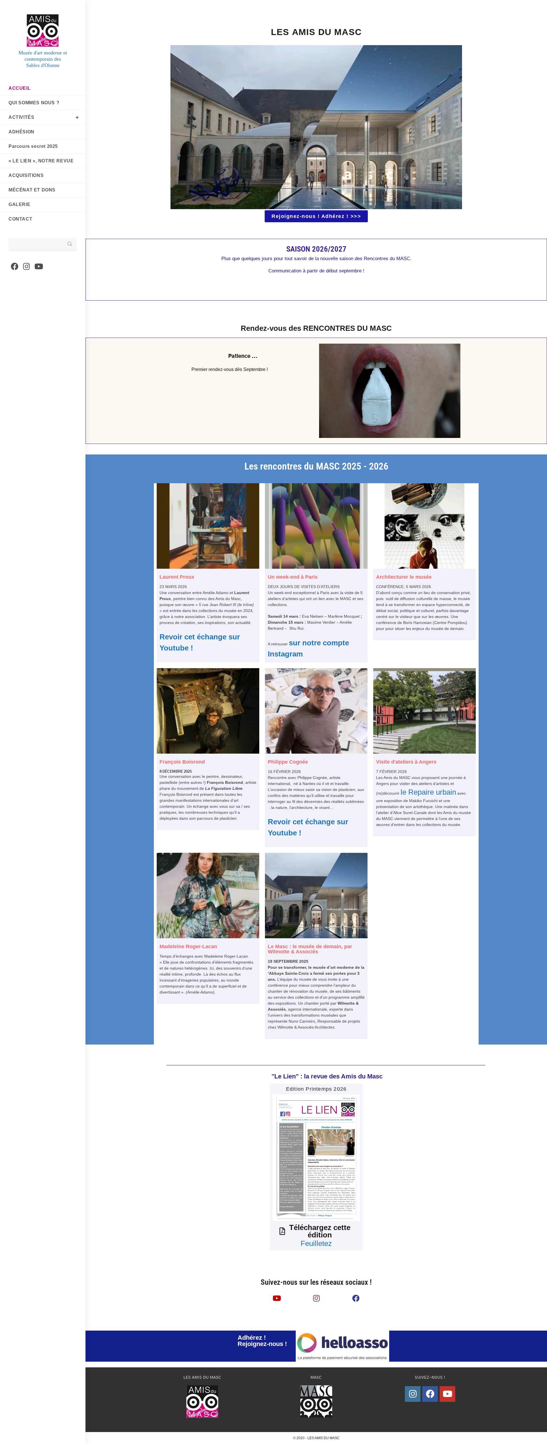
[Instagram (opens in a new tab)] (26, 266)
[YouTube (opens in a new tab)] (38, 266)
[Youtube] (447, 1394)
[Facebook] (430, 1394)
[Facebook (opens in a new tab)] (15, 266)
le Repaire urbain (428, 792)
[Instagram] (413, 1394)
